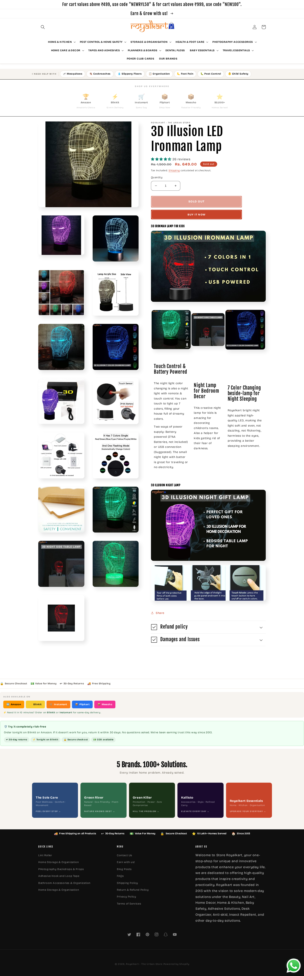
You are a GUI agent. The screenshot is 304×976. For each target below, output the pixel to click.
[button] (42, 27)
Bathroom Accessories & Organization (64, 883)
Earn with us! (126, 862)
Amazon (13, 704)
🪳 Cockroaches (100, 73)
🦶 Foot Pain (185, 73)
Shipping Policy (127, 883)
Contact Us (124, 855)
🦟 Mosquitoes (72, 73)
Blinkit (35, 704)
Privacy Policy (126, 896)
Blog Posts (124, 869)
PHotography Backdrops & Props (61, 869)
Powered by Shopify (176, 964)
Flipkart (82, 704)
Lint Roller (45, 855)
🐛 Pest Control (210, 73)
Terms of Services (129, 903)
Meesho (104, 704)
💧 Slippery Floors (130, 73)
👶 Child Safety (238, 73)
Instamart (58, 704)
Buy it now (196, 214)
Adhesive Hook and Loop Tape (58, 876)
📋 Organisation (159, 73)
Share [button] (160, 613)
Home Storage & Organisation (58, 890)
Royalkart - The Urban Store (144, 964)
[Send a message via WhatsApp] (293, 965)
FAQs (120, 876)
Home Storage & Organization (58, 862)
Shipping (174, 170)
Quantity (157, 177)
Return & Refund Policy (133, 890)
